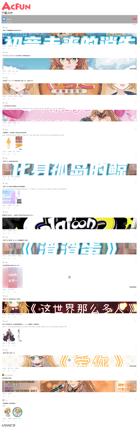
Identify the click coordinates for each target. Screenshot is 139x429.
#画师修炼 (9, 418)
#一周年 (17, 205)
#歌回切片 (19, 255)
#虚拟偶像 (9, 122)
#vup (18, 122)
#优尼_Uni (4, 71)
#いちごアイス (10, 96)
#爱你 (12, 368)
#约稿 (19, 418)
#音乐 (13, 71)
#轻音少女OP (14, 255)
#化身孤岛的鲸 (17, 176)
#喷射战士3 (10, 230)
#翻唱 (17, 71)
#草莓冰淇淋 (21, 96)
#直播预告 (14, 122)
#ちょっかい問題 (10, 289)
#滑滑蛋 (9, 255)
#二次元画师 (15, 418)
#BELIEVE (9, 71)
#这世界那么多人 (19, 314)
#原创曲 (15, 96)
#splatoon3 (14, 230)
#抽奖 (14, 151)
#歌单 (9, 343)
